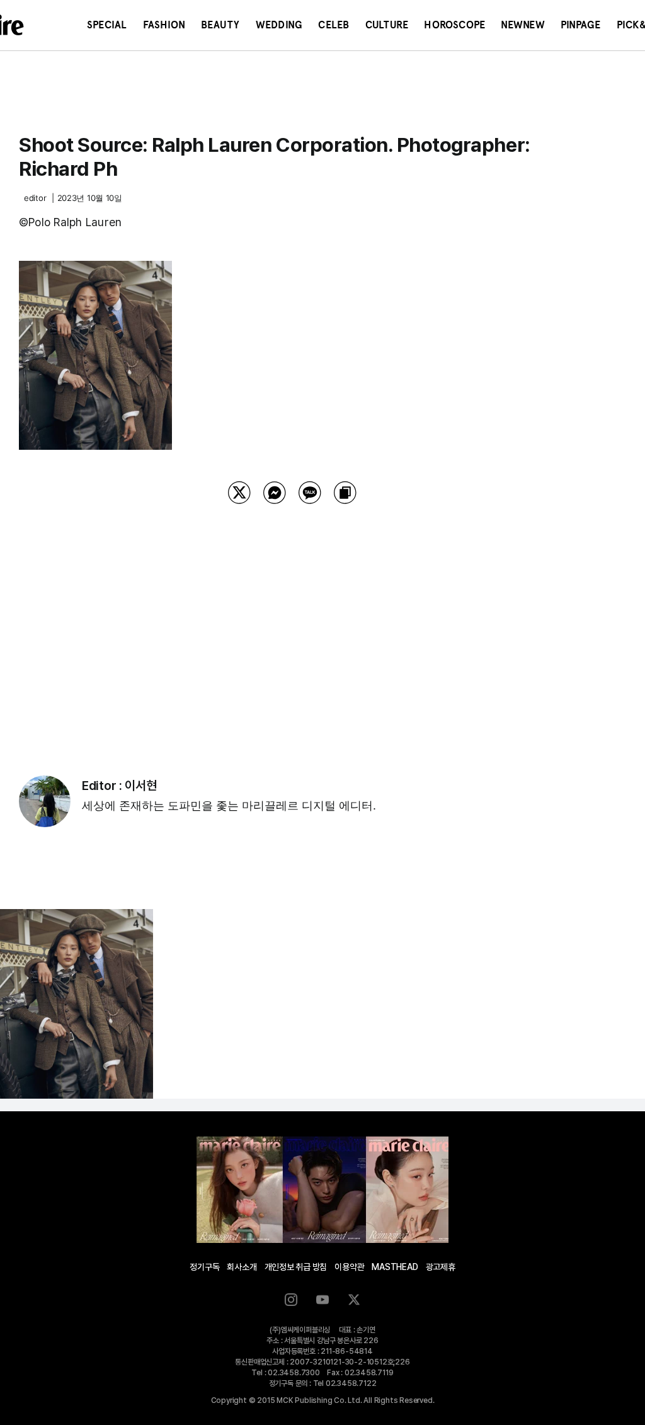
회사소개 (241, 1267)
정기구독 (204, 1267)
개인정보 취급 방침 (296, 1267)
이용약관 (349, 1267)
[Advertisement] (292, 623)
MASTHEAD (395, 1267)
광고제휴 (440, 1267)
